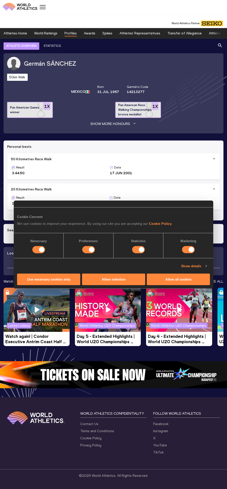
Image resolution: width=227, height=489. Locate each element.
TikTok (158, 452)
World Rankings (45, 33)
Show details (191, 266)
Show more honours (110, 124)
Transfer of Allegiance (184, 33)
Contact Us (89, 424)
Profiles (71, 33)
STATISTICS (52, 46)
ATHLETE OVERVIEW (21, 46)
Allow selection (113, 279)
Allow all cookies (178, 279)
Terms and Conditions (97, 431)
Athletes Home (15, 33)
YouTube (160, 445)
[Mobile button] (42, 7)
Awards (89, 33)
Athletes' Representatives (139, 33)
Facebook (160, 424)
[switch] (88, 249)
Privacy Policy (90, 445)
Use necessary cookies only (48, 279)
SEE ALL (216, 281)
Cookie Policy (160, 224)
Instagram (160, 431)
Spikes (107, 33)
